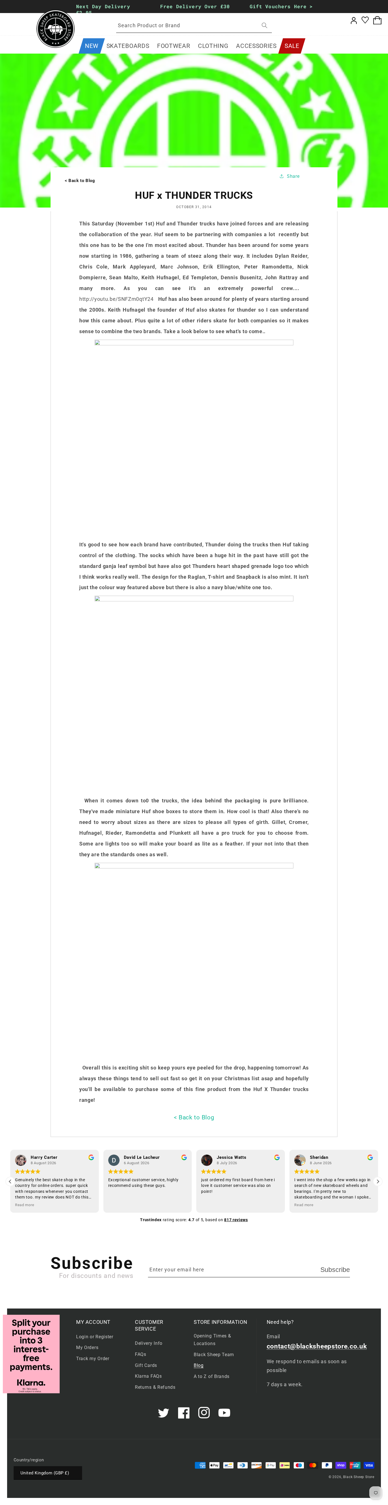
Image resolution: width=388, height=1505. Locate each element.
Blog (199, 1365)
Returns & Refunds (155, 1387)
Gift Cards (146, 1365)
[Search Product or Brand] (264, 25)
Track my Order (92, 1358)
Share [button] (293, 176)
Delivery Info (148, 1343)
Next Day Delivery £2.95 (103, 9)
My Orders (87, 1347)
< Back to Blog (194, 1117)
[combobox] (194, 25)
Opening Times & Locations (212, 1339)
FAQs (140, 1354)
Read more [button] (24, 1205)
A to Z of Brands (212, 1376)
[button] (128, 46)
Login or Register (94, 1336)
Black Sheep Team (214, 1354)
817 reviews (236, 1219)
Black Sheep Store (358, 1477)
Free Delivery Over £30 (195, 6)
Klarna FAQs (148, 1376)
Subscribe (335, 1269)
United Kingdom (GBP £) (44, 1473)
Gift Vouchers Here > (281, 6)
